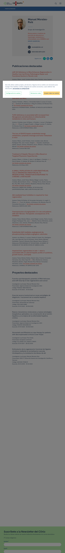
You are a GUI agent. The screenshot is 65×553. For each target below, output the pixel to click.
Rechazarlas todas (36, 93)
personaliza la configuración (21, 88)
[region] (32, 89)
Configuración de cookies (13, 93)
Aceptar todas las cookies (51, 93)
